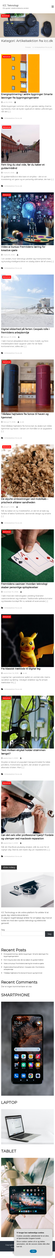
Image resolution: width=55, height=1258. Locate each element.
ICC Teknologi (11, 5)
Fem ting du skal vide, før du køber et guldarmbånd (23, 960)
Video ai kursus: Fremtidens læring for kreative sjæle (24, 963)
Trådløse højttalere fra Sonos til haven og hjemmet (23, 973)
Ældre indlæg (9, 867)
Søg (3, 930)
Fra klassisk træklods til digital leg (20, 668)
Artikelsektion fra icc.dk (13, 118)
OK (33, 1251)
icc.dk (22, 422)
